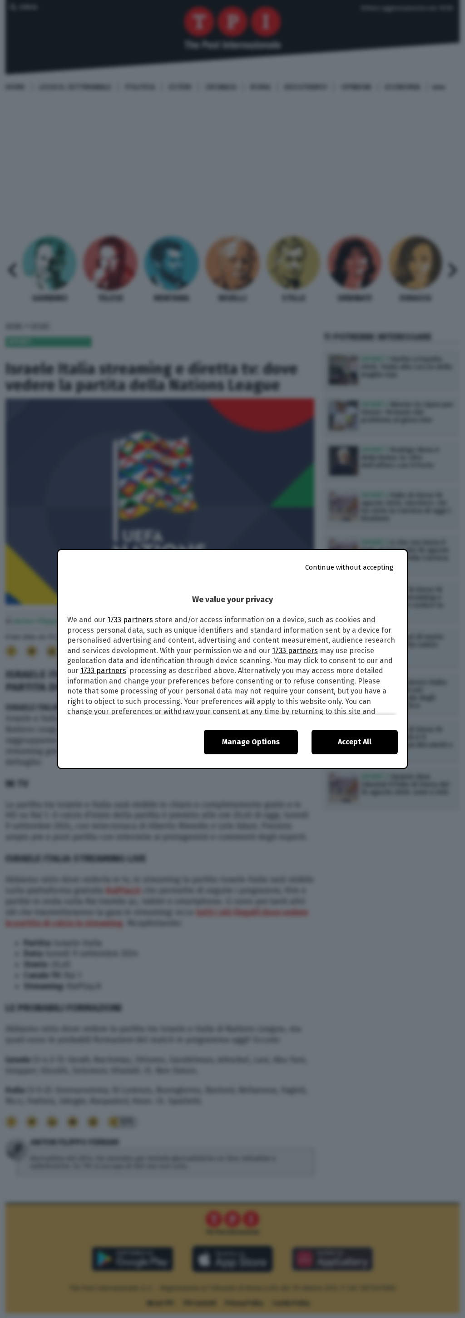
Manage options (251, 742)
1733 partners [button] (130, 619)
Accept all (354, 742)
